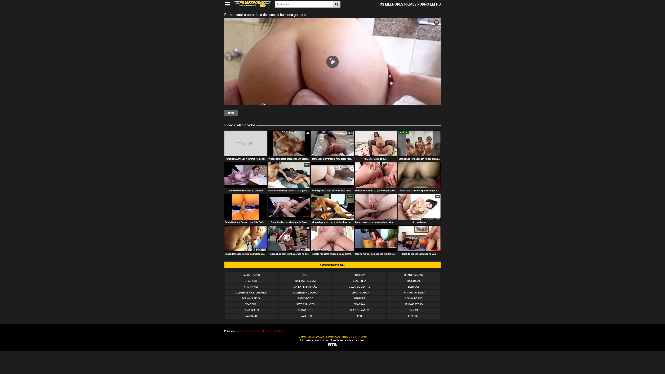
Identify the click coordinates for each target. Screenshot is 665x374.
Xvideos (279, 331)
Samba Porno (413, 298)
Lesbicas (413, 286)
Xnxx (359, 316)
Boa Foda (359, 275)
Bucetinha (359, 280)
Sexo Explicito (305, 304)
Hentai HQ (267, 331)
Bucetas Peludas (305, 280)
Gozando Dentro (359, 286)
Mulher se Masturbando (251, 292)
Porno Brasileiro (414, 292)
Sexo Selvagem (359, 310)
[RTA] (332, 345)
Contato (302, 337)
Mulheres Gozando (305, 292)
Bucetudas (414, 280)
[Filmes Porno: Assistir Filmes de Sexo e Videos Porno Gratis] (252, 6)
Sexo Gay (359, 304)
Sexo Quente (305, 310)
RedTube (359, 298)
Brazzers (251, 280)
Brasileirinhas (413, 275)
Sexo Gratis (251, 310)
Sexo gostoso (414, 304)
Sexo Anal (251, 304)
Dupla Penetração (305, 286)
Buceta (239, 331)
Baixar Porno (251, 275)
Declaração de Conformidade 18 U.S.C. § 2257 (333, 337)
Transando (251, 316)
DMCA (364, 337)
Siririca (413, 310)
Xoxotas (413, 316)
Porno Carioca (251, 298)
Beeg (305, 275)
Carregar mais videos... (332, 264)
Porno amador (359, 292)
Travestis (305, 316)
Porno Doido (305, 298)
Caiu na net (251, 286)
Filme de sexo (252, 331)
